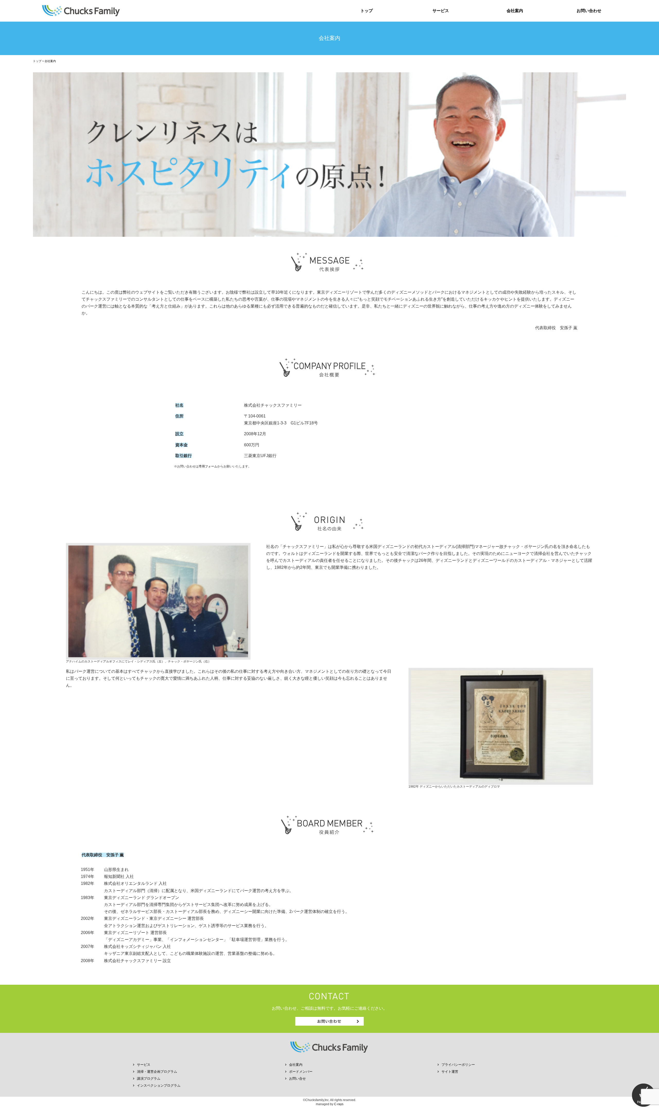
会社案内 (515, 10)
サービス (440, 10)
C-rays (338, 1104)
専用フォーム (208, 466)
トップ (366, 10)
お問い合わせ (589, 10)
